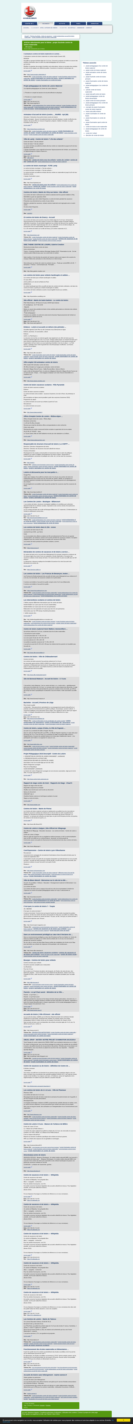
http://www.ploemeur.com (34, 1114)
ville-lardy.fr (30, 157)
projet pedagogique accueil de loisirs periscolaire (59, 1369)
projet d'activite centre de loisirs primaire (49, 240)
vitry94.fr (29, 213)
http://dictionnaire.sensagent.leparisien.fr (38, 1086)
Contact (89, 27)
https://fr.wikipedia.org (33, 1200)
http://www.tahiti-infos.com (34, 744)
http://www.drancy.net (33, 235)
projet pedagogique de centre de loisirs (47, 108)
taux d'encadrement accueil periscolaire (67, 1367)
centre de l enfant (63, 160)
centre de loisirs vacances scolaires (45, 953)
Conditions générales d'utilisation (50, 1412)
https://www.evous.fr (33, 548)
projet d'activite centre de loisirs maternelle (41, 134)
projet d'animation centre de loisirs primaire (40, 496)
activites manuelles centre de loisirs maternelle (40, 1343)
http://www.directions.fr (33, 1171)
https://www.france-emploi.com (36, 129)
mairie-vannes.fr (32, 1393)
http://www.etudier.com (33, 804)
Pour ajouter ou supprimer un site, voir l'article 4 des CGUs (41, 1414)
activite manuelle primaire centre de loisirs (64, 1343)
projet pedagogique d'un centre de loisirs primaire (43, 623)
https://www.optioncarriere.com (36, 440)
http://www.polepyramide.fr (34, 412)
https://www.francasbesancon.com (37, 590)
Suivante (42, 1405)
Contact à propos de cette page (88, 1412)
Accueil (26, 27)
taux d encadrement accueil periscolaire (34, 1369)
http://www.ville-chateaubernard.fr (36, 675)
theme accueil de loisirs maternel (37, 1118)
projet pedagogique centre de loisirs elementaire (95, 97)
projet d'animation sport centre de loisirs (43, 355)
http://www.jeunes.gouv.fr (34, 1010)
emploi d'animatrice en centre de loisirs (48, 80)
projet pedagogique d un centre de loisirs (54, 596)
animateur (95, 23)
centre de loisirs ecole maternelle (50, 954)
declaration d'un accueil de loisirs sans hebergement (44, 1399)
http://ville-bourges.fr (33, 982)
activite (62, 23)
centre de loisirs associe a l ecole (40, 746)
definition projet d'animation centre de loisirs (43, 464)
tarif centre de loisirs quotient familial (44, 902)
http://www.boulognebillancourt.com (37, 517)
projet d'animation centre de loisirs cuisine (42, 984)
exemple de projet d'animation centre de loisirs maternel (46, 1058)
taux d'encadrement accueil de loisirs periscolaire (44, 1367)
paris (78, 23)
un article (71, 27)
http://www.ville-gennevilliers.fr (35, 652)
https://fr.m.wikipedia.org (34, 1315)
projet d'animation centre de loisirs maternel (44, 76)
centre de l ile (32, 161)
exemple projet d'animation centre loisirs (45, 1060)
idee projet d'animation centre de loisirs (39, 874)
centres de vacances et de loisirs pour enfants (49, 929)
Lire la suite (27, 71)
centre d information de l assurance (57, 722)
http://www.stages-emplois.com (36, 381)
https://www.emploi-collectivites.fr (36, 74)
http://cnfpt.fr (30, 462)
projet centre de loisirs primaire (95, 100)
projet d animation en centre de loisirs (49, 133)
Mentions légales (33, 1412)
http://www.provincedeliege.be (35, 718)
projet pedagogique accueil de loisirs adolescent (47, 594)
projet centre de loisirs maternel (96, 70)
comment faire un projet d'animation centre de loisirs (45, 927)
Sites (42, 27)
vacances (45, 23)
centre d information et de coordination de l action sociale (48, 721)
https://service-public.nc (34, 569)
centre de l (29, 23)
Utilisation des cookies (69, 1412)
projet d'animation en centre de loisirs (44, 78)
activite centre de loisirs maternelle (66, 623)
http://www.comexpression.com (36, 870)
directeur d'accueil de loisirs (41, 1032)
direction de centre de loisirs (95, 135)
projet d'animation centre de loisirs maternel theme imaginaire (45, 1147)
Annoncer (80, 27)
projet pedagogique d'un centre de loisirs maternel (46, 105)
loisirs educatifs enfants (93, 111)
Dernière (48, 1405)
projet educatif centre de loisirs (59, 930)
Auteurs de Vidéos (50, 27)
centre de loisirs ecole (68, 954)
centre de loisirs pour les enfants (44, 160)
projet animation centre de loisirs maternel (96, 73)
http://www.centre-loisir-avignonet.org (37, 779)
